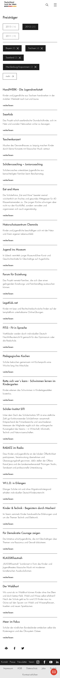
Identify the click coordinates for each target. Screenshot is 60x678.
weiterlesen (8, 105)
